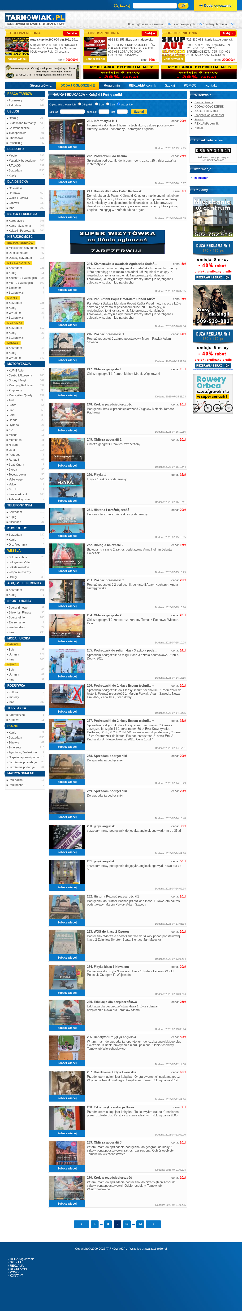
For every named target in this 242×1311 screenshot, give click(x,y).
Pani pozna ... (17, 785)
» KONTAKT (15, 1275)
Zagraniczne (17, 715)
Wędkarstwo (17, 627)
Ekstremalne (17, 622)
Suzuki (13, 489)
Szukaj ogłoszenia (206, 111)
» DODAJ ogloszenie (21, 1259)
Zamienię (15, 287)
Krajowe (14, 720)
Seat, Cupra (16, 464)
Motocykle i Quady (20, 395)
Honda (13, 420)
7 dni (112, 104)
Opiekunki (15, 188)
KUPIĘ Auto (16, 370)
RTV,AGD (15, 165)
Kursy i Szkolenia (20, 225)
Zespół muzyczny (20, 572)
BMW (12, 405)
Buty (11, 649)
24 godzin (87, 104)
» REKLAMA (16, 1265)
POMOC (190, 85)
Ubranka (14, 193)
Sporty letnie (17, 617)
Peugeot (14, 454)
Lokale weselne (19, 567)
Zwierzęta (15, 747)
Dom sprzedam (18, 253)
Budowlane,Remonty (22, 123)
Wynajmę (15, 312)
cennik (142, 85)
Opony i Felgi (17, 380)
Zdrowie (14, 742)
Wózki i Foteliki (18, 198)
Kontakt (211, 85)
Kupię (12, 175)
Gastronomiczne (19, 128)
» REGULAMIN (17, 1269)
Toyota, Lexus (17, 474)
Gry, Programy (18, 544)
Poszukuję (15, 100)
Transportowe (17, 133)
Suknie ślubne (18, 557)
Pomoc (198, 119)
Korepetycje (16, 220)
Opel (12, 449)
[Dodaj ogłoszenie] (215, 6)
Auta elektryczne (19, 499)
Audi (11, 400)
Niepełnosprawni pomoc (24, 757)
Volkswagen (16, 479)
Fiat (11, 410)
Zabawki (14, 203)
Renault (14, 459)
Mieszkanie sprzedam (23, 248)
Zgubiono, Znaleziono (23, 752)
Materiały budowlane (22, 160)
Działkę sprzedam (20, 257)
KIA (11, 430)
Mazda (13, 435)
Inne (11, 208)
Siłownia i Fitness (20, 612)
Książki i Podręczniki (22, 230)
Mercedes (15, 440)
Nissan (13, 445)
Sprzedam (15, 170)
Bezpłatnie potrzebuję (23, 762)
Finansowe (16, 138)
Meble (13, 155)
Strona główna (41, 85)
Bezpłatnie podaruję (22, 767)
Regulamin (112, 85)
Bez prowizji (16, 292)
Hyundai (14, 425)
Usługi (13, 577)
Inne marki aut (18, 494)
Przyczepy (15, 390)
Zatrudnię (15, 105)
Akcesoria (15, 522)
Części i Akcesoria (20, 375)
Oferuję (13, 118)
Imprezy (14, 697)
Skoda (13, 469)
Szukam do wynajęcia (23, 278)
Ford (12, 415)
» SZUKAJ (14, 1262)
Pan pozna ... (17, 780)
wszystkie (127, 104)
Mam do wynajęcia (21, 282)
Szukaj (170, 85)
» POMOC (14, 1272)
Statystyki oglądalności (209, 115)
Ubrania (14, 654)
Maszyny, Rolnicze (21, 385)
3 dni (101, 104)
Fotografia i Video (20, 562)
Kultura (13, 692)
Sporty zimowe (18, 607)
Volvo (12, 484)
